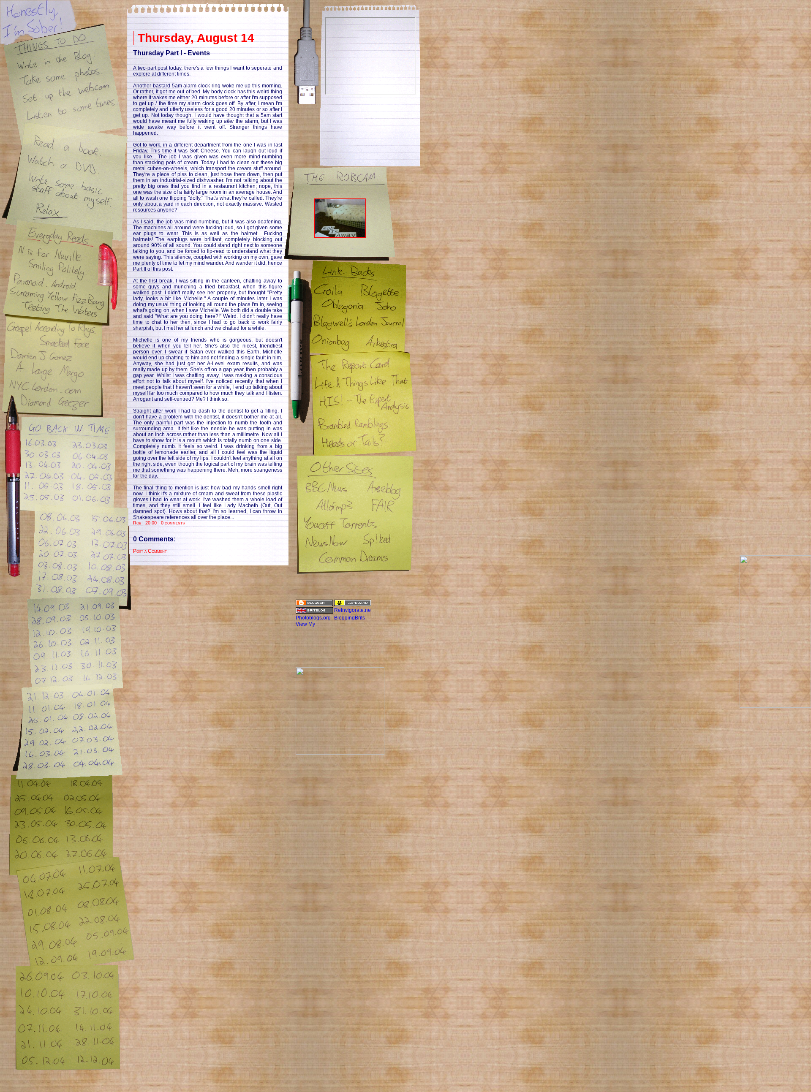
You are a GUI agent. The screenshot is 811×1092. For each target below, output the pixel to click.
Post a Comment (150, 551)
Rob (137, 522)
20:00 (151, 522)
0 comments (173, 522)
